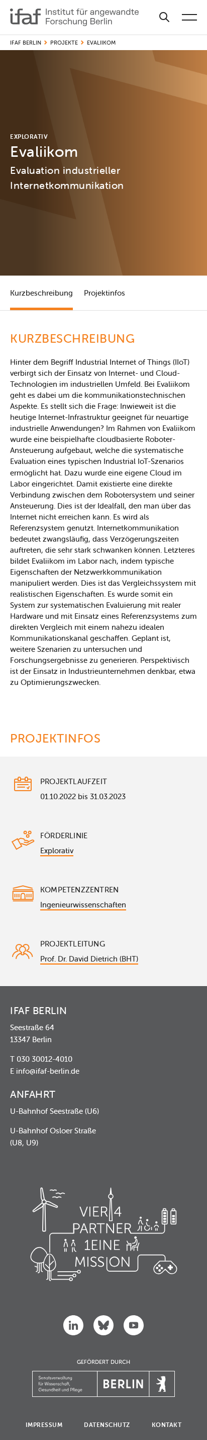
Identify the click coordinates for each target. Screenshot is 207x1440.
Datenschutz (107, 1424)
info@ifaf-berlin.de (47, 1071)
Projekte (64, 42)
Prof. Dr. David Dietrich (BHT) (89, 959)
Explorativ (56, 850)
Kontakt (167, 1424)
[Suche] (164, 17)
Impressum (44, 1424)
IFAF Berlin (25, 42)
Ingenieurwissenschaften (83, 904)
